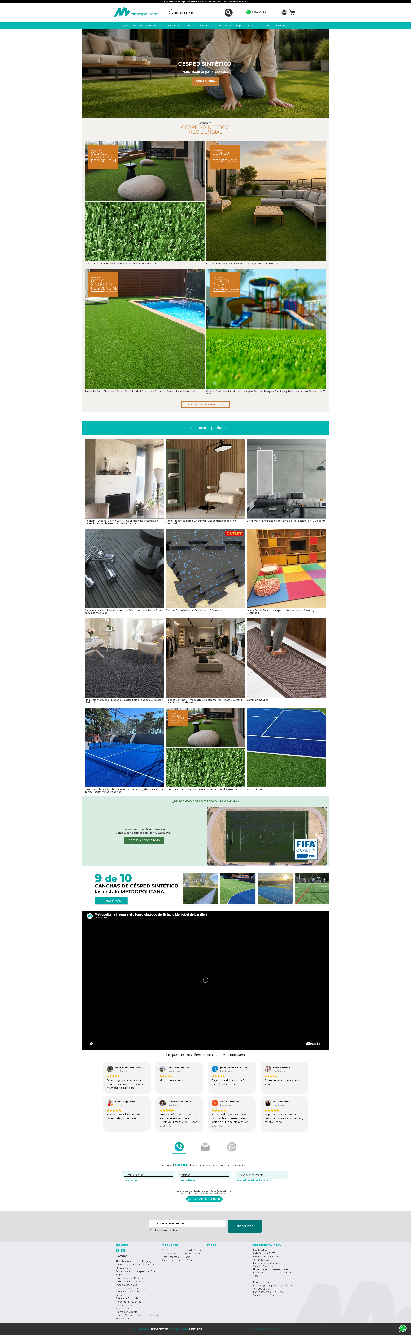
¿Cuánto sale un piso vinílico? (132, 1281)
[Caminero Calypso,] (286, 658)
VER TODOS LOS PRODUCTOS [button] (205, 404)
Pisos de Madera (170, 1260)
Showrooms (122, 1308)
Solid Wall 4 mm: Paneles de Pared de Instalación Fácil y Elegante (286, 521)
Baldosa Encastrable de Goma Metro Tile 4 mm (194, 610)
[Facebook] (117, 1250)
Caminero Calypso (258, 700)
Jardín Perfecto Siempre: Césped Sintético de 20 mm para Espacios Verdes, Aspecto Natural (140, 391)
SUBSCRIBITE (245, 1226)
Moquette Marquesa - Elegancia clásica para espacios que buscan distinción (124, 701)
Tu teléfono (188, 1180)
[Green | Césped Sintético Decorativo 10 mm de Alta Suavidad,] (145, 201)
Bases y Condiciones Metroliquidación (137, 1315)
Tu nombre (130, 1180)
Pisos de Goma (192, 1250)
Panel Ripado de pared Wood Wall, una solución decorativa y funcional (202, 522)
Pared (187, 1256)
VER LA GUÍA (205, 81)
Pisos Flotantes (170, 1256)
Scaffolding (194, 1328)
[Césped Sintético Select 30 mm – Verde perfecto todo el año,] (266, 201)
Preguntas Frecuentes (128, 1301)
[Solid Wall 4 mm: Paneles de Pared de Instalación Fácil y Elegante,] (286, 479)
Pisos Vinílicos (169, 1253)
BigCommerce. (160, 1328)
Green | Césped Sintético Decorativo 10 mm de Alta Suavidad (121, 263)
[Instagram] (123, 1250)
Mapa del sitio (123, 1318)
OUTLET (166, 1250)
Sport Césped (255, 789)
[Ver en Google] (110, 1069)
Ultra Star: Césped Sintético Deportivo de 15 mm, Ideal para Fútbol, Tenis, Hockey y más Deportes (124, 790)
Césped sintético (193, 1253)
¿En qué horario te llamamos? (254, 1180)
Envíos (119, 1295)
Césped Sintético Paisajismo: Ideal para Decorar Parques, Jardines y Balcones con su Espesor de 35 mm (265, 392)
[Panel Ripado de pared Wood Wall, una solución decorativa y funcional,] (205, 479)
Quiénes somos (124, 1305)
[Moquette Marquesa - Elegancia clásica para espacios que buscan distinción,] (124, 658)
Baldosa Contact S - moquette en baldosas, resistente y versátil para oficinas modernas (204, 701)
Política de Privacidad (128, 1298)
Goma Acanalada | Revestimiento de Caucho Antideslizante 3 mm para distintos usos (124, 611)
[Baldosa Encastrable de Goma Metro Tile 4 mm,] (205, 568)
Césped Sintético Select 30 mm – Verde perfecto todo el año (242, 263)
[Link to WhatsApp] (403, 1329)
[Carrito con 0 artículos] (292, 12)
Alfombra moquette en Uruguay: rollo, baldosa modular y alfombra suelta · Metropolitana (137, 1264)
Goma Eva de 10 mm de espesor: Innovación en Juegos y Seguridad (281, 611)
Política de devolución (128, 1291)
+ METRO (189, 1260)
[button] (267, 836)
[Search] (229, 13)
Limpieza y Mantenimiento (131, 1288)
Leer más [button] (165, 1125)
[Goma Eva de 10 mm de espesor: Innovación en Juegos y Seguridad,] (286, 568)
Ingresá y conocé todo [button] (144, 840)
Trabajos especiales (126, 1284)
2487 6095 (180, 1165)
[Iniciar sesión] (284, 12)
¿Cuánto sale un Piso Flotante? (133, 1278)
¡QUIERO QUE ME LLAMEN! (204, 1199)
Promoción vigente (126, 1311)
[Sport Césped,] (286, 747)
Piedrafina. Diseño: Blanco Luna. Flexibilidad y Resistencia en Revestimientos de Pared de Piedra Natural (121, 522)
